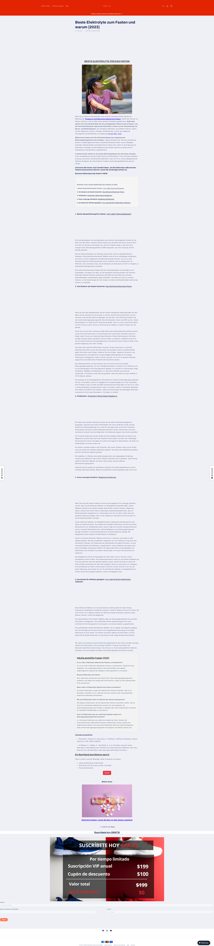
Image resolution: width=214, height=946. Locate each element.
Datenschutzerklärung (119, 945)
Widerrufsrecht (108, 945)
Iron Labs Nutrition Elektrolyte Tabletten (116, 203)
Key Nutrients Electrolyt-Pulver (113, 192)
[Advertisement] (107, 45)
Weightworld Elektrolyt (106, 199)
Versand (133, 945)
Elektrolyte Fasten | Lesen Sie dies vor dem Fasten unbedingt (107, 820)
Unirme (107, 773)
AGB (128, 945)
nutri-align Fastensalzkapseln (113, 188)
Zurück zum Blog (108, 827)
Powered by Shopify (97, 945)
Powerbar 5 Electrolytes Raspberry (100, 195)
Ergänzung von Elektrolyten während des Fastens (103, 119)
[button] (163, 6)
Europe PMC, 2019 (115, 134)
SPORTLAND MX (87, 945)
